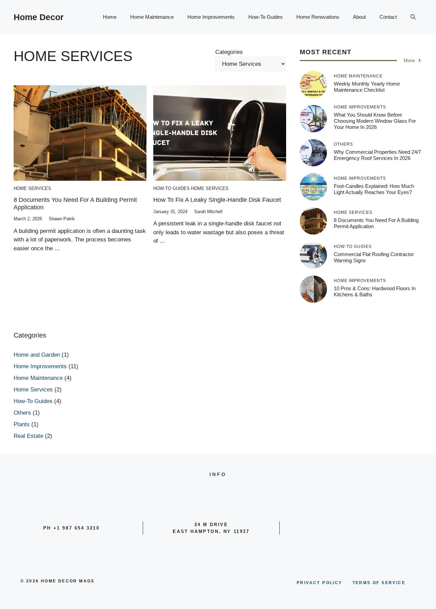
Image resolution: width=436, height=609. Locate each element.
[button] (413, 17)
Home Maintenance (152, 17)
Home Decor (39, 17)
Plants (22, 424)
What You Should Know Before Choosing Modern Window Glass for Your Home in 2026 (375, 121)
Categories (229, 52)
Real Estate (28, 436)
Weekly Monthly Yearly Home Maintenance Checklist (367, 87)
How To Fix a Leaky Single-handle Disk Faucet (217, 199)
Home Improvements (211, 17)
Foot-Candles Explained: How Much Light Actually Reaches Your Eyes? (374, 189)
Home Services (32, 188)
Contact (388, 17)
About (359, 17)
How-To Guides (265, 17)
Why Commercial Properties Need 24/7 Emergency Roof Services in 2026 (377, 155)
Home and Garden (37, 355)
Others (22, 413)
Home (109, 17)
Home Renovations (317, 17)
